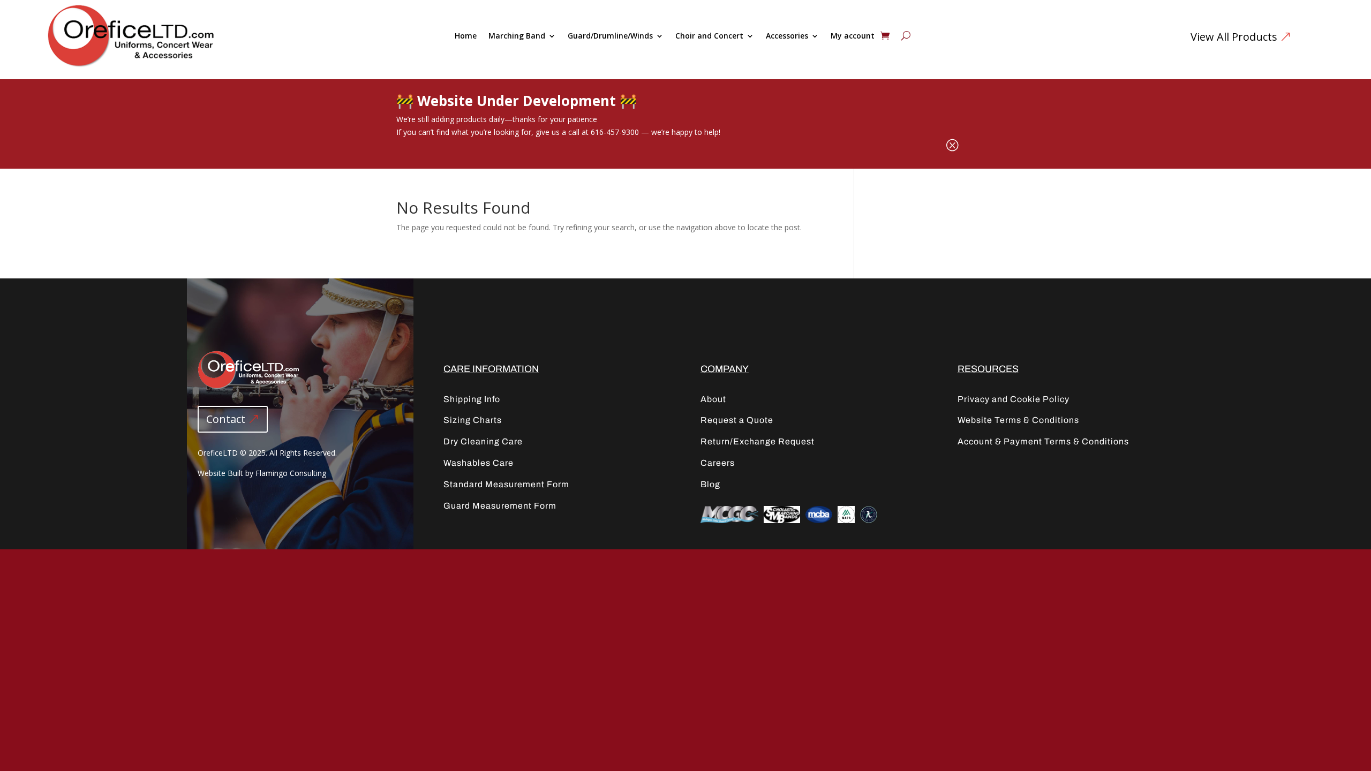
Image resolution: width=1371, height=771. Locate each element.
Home (466, 36)
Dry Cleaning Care (483, 441)
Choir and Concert (709, 36)
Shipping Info (471, 399)
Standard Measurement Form (506, 484)
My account (853, 36)
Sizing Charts (472, 420)
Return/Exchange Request (757, 441)
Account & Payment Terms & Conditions (1043, 441)
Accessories (787, 36)
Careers (717, 462)
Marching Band (516, 36)
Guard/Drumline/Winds (610, 36)
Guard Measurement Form (499, 505)
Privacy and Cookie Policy (1013, 399)
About (713, 399)
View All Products (1234, 36)
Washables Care (478, 462)
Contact (225, 419)
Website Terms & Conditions (1018, 420)
